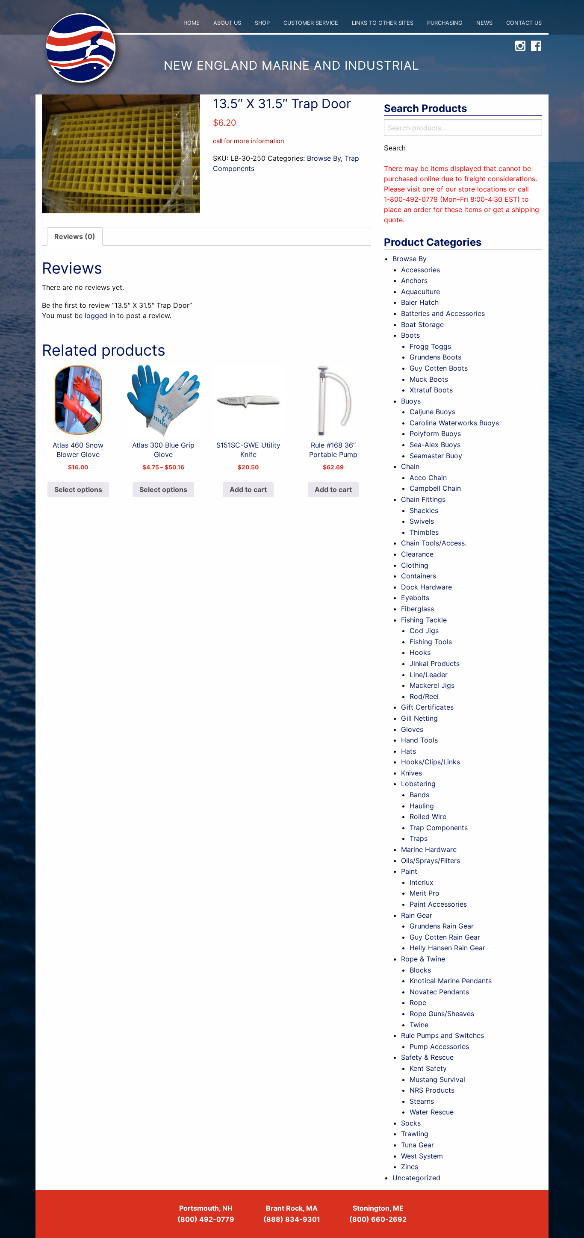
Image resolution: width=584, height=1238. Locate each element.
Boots (410, 335)
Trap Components (439, 827)
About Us (227, 23)
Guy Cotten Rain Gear (445, 937)
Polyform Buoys (435, 433)
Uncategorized (416, 1177)
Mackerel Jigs (432, 685)
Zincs (409, 1166)
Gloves (412, 729)
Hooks (420, 652)
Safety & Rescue (427, 1057)
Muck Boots (429, 379)
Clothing (414, 565)
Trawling (414, 1133)
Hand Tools (419, 740)
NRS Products (432, 1090)
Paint (409, 871)
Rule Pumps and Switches (442, 1035)
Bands (419, 794)
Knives (411, 773)
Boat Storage (422, 324)
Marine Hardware (429, 849)
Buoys (411, 401)
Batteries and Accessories (443, 313)
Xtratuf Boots (431, 390)
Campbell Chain (435, 488)
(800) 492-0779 (205, 1219)
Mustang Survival (437, 1079)
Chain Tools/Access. (433, 543)
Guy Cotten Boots (439, 368)
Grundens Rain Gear (442, 926)
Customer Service (310, 23)
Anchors (414, 280)
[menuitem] (191, 23)
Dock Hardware (426, 587)
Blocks (420, 970)
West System (422, 1156)
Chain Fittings (423, 499)
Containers (418, 576)
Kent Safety (428, 1068)
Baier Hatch (420, 302)
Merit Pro (424, 893)
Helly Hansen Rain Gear (447, 947)
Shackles (424, 510)
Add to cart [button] (248, 489)
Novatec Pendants (439, 991)
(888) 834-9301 (291, 1219)
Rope (418, 1002)
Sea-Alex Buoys (435, 444)
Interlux (422, 882)
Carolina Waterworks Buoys (454, 423)
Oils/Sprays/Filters (430, 860)
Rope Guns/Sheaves (442, 1013)
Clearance (417, 554)
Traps (419, 838)
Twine (419, 1024)
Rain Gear (416, 915)
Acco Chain (428, 477)
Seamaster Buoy (436, 455)
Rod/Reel (424, 696)
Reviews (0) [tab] (74, 236)
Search (395, 148)
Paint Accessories (438, 904)
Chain (410, 466)
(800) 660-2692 (378, 1219)
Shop (262, 23)
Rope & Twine (423, 959)
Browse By (324, 158)
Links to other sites (382, 23)
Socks (411, 1123)
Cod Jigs (424, 630)
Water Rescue (432, 1112)
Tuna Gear (417, 1145)
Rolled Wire (428, 816)
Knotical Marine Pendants (451, 980)
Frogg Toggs (430, 346)
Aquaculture (420, 291)
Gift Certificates (427, 707)
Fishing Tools (431, 641)
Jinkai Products (435, 663)
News (484, 23)
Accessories (420, 269)
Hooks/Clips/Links (430, 762)
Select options (78, 489)
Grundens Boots (435, 357)
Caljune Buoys (432, 411)
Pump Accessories (439, 1046)
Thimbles (424, 532)
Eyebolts (415, 597)
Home (191, 23)
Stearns (422, 1101)
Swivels (422, 521)
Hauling (422, 806)
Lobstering (418, 783)
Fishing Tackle (424, 620)
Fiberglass (417, 608)
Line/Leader (429, 674)
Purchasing (445, 23)
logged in (100, 315)
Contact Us (524, 23)
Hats (408, 751)
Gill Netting (419, 718)
